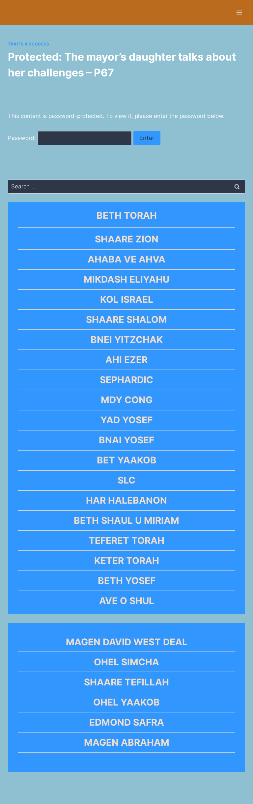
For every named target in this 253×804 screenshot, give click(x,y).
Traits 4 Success (28, 44)
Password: (23, 138)
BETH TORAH (127, 215)
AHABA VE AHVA (126, 259)
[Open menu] (239, 12)
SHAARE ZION (126, 239)
